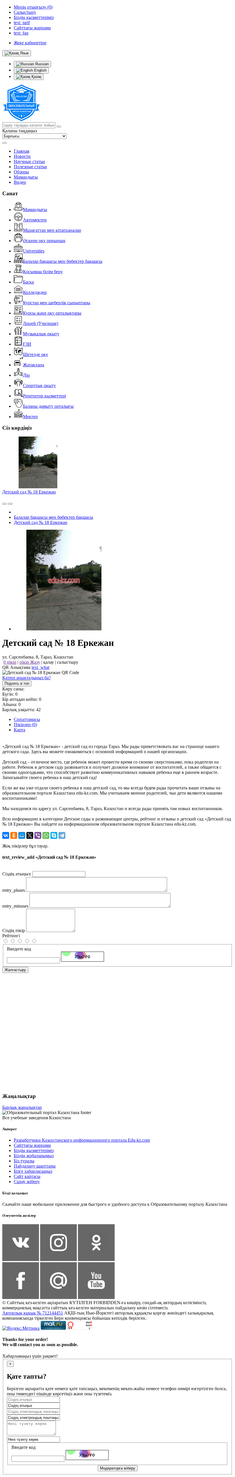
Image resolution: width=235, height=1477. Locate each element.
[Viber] (37, 835)
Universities (33, 250)
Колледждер (35, 292)
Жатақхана (33, 364)
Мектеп (30, 416)
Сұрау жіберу (27, 1181)
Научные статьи (29, 161)
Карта (19, 729)
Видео (20, 182)
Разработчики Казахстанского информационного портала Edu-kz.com (82, 1140)
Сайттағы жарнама (32, 1145)
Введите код (19, 948)
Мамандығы (26, 177)
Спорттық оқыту (39, 385)
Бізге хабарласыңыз (33, 1171)
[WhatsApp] (45, 835)
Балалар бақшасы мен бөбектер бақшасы (62, 261)
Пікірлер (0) (25, 724)
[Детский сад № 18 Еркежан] (64, 628)
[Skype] (53, 835)
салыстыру (67, 662)
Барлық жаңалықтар (22, 1107)
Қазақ (35, 76)
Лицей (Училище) (40, 323)
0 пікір (9, 662)
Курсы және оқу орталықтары (52, 313)
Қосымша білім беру (43, 271)
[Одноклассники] (13, 835)
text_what (40, 667)
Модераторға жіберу (117, 1468)
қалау (48, 662)
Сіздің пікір (13, 930)
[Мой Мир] (21, 835)
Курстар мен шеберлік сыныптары (56, 302)
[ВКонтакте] (5, 835)
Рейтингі (11, 935)
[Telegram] (61, 835)
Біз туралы (24, 1160)
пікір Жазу (29, 662)
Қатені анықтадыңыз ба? (26, 677)
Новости (22, 156)
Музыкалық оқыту (41, 333)
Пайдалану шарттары (35, 1166)
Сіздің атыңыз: (16, 873)
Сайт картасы (27, 1176)
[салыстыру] (4, 504)
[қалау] (10, 504)
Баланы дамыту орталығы (48, 406)
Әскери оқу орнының (44, 240)
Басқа (28, 282)
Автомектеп (35, 219)
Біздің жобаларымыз (34, 1155)
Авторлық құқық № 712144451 (32, 1312)
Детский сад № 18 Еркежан (29, 491)
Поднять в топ (17, 683)
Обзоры (21, 171)
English (39, 70)
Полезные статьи (30, 166)
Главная (21, 151)
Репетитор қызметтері (44, 395)
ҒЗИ (27, 344)
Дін (26, 375)
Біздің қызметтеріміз (34, 1150)
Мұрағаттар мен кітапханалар (52, 230)
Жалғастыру (15, 970)
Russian (41, 64)
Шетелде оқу (35, 354)
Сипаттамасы (27, 719)
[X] (29, 835)
